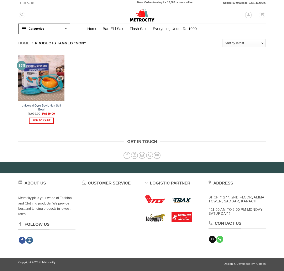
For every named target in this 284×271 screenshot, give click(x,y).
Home (92, 29)
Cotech (261, 263)
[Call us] (28, 3)
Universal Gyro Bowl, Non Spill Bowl (41, 107)
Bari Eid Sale (113, 29)
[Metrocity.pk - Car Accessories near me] (142, 15)
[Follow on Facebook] (20, 3)
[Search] (22, 15)
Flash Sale (138, 29)
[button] (248, 15)
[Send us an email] (142, 155)
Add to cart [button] (41, 120)
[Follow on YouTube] (32, 3)
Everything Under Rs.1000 (175, 29)
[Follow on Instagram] (24, 3)
